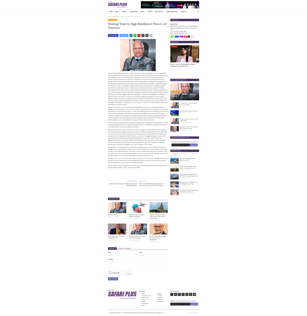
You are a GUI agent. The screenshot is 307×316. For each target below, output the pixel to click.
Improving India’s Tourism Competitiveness (116, 237)
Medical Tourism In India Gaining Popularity (136, 215)
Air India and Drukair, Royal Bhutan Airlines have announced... (189, 191)
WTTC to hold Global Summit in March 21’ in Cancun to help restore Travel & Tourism (151, 184)
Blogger (160, 293)
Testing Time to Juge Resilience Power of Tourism (188, 103)
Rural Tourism (112, 215)
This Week (175, 153)
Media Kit (160, 297)
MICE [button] (142, 11)
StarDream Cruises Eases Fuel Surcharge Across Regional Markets (123, 184)
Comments (112, 248)
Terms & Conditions (193, 312)
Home (111, 11)
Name (109, 252)
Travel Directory (172, 11)
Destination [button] (134, 11)
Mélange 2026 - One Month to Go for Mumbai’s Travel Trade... (189, 183)
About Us (184, 11)
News (143, 301)
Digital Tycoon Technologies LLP (156, 312)
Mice (143, 305)
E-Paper (150, 11)
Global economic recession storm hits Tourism (137, 237)
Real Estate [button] (159, 11)
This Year (194, 153)
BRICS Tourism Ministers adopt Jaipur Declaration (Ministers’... (188, 167)
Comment (110, 259)
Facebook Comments (124, 248)
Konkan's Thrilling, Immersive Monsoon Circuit (188, 159)
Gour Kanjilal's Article (116, 16)
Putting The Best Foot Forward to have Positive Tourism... (189, 127)
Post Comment (113, 278)
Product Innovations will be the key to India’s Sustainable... (158, 237)
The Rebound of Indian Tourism (188, 111)
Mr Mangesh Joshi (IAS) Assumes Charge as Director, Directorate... (182, 65)
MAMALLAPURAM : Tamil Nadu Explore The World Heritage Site (157, 216)
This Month (184, 153)
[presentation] (193, 47)
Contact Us (160, 301)
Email (140, 252)
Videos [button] (124, 11)
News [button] (117, 11)
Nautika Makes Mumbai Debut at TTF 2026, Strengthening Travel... (189, 175)
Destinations (145, 303)
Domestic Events (146, 295)
